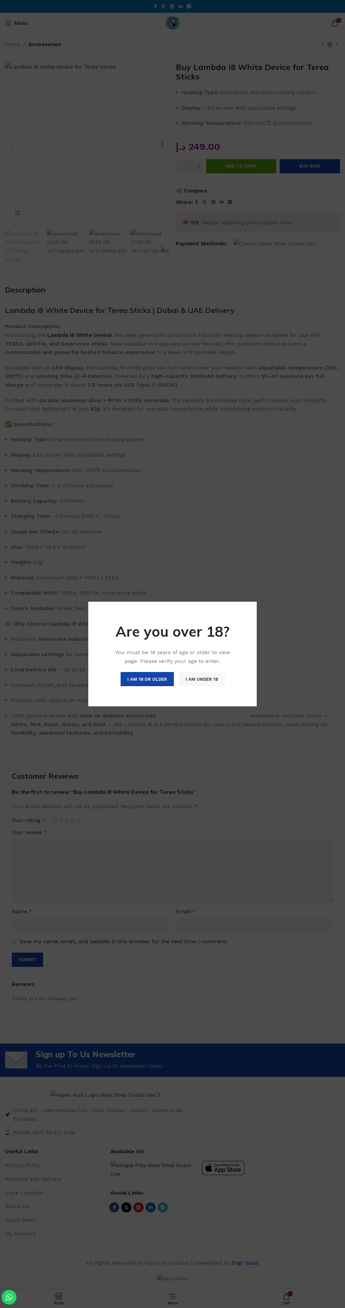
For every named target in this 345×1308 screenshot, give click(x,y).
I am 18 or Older (147, 679)
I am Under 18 (202, 679)
